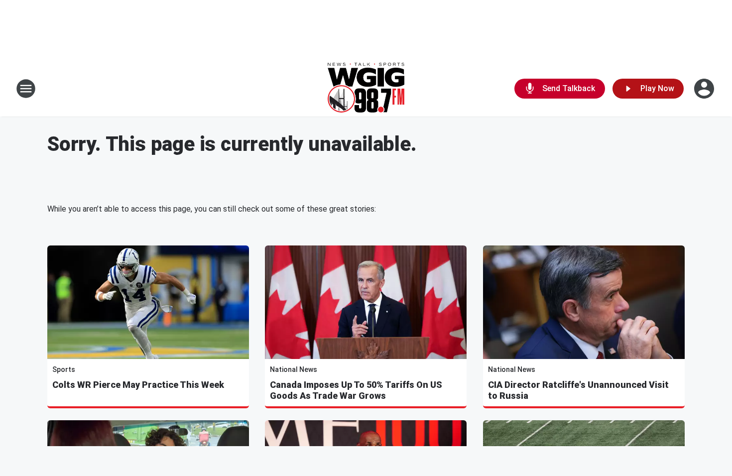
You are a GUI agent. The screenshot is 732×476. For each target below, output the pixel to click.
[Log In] (705, 89)
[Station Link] (366, 89)
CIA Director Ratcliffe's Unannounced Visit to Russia (578, 390)
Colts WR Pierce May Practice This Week (138, 384)
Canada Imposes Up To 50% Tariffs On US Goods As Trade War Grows (356, 390)
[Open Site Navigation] (26, 89)
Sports (63, 369)
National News (293, 369)
